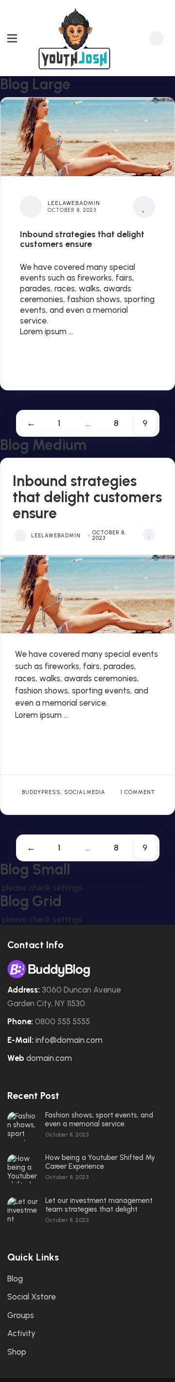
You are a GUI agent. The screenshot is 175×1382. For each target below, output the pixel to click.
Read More (52, 357)
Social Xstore (31, 1296)
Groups (20, 1315)
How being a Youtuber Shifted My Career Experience (100, 1162)
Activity (21, 1333)
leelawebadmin (74, 203)
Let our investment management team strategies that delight (99, 1205)
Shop (16, 1352)
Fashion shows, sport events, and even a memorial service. (99, 1119)
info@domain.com (69, 1040)
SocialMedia (84, 792)
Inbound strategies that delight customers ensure (82, 239)
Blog (15, 1278)
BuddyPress (41, 792)
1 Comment (138, 792)
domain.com (49, 1058)
